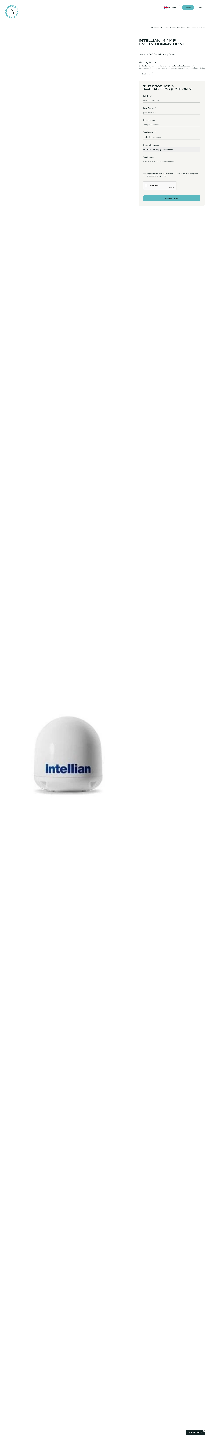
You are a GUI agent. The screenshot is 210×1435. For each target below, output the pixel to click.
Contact (188, 7)
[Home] (11, 11)
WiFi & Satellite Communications (170, 27)
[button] (172, 7)
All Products (155, 27)
